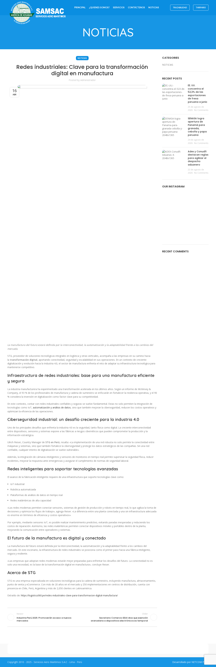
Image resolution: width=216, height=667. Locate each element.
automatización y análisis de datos (52, 407)
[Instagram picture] (169, 199)
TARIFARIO (201, 7)
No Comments (201, 110)
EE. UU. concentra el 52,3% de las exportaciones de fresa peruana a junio (197, 94)
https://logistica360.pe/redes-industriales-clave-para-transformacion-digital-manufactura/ (69, 595)
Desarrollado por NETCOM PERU (190, 662)
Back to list (82, 617)
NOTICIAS (82, 58)
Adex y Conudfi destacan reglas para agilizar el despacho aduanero (198, 158)
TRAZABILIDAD (180, 7)
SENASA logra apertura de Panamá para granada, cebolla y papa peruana (197, 127)
